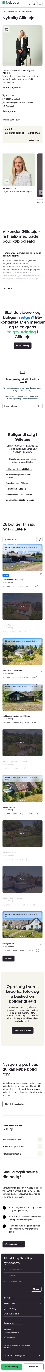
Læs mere (7, 1347)
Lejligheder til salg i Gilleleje (19, 469)
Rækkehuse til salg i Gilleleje (19, 494)
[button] (7, 288)
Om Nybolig (9, 1298)
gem (41, 574)
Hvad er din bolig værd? (16, 1355)
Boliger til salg (9, 1303)
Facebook (10, 106)
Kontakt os (33, 1367)
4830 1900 (10, 95)
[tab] (20, 569)
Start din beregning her (14, 1104)
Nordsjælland (27, 11)
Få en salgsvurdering (13, 1244)
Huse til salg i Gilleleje (16, 489)
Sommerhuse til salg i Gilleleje (20, 500)
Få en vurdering (11, 1367)
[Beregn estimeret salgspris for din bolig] (39, 406)
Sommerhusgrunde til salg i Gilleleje (19, 476)
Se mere (8, 958)
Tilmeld (36, 1289)
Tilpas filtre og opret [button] (22, 1030)
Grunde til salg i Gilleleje (17, 483)
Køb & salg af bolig (11, 1314)
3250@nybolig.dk (13, 99)
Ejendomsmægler (9, 11)
